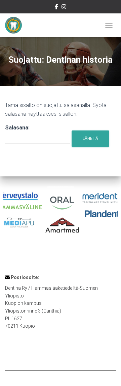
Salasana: (17, 127)
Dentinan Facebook (56, 7)
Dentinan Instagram (64, 7)
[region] (60, 213)
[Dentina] (16, 25)
